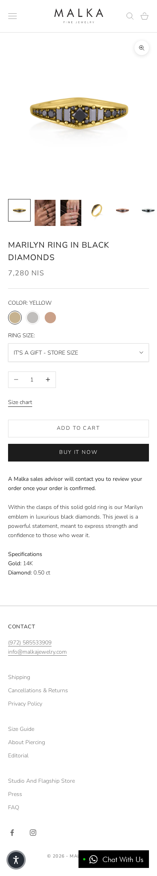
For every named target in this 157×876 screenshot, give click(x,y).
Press (15, 794)
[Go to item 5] (122, 210)
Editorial (18, 755)
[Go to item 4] (96, 210)
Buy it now (78, 452)
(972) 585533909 (30, 642)
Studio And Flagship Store (41, 781)
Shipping (19, 677)
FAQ (13, 807)
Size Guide (21, 729)
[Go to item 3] (71, 213)
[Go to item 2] (45, 213)
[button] (16, 860)
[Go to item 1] (19, 210)
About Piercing (26, 742)
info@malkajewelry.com (37, 652)
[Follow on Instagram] (33, 833)
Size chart (20, 402)
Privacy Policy (25, 704)
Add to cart (78, 428)
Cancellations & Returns (38, 690)
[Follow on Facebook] (12, 833)
